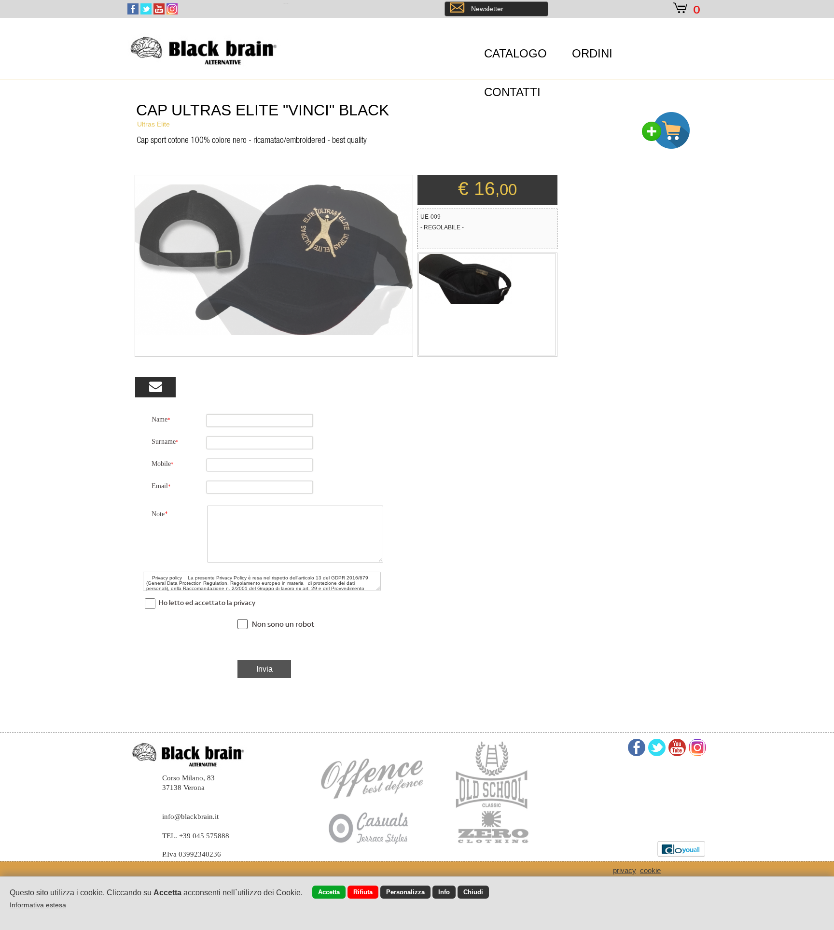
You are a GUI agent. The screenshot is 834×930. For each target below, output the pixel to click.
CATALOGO (515, 53)
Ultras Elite (153, 124)
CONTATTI (512, 92)
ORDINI (592, 53)
